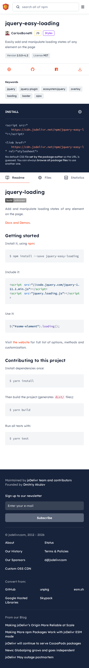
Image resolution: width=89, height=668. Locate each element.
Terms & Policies (56, 551)
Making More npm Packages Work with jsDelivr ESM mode (43, 634)
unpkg (44, 589)
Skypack (46, 598)
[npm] (56, 69)
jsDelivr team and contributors (49, 480)
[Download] (80, 69)
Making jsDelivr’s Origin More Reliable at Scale (39, 625)
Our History (13, 551)
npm (31, 243)
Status (49, 543)
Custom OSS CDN (18, 569)
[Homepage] (9, 69)
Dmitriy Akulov (34, 484)
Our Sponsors (15, 560)
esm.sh (79, 589)
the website (21, 342)
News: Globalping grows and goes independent (40, 650)
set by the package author (46, 156)
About (9, 543)
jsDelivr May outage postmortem (29, 657)
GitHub (10, 589)
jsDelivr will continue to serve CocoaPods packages (43, 643)
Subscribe (44, 518)
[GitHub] (33, 69)
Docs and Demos (17, 223)
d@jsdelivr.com (55, 560)
